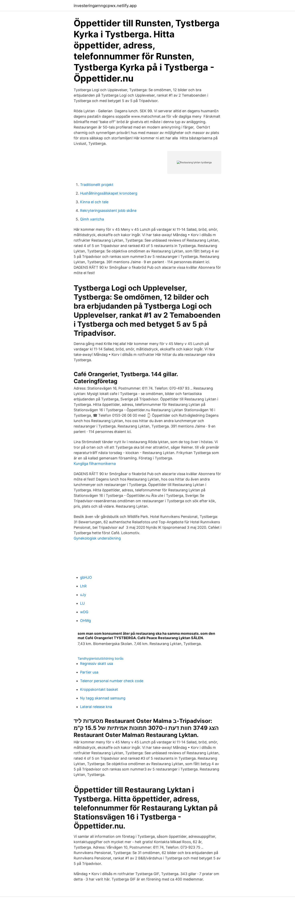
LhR (83, 586)
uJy (83, 595)
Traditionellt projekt (96, 185)
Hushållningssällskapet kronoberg (108, 193)
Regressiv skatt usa (96, 663)
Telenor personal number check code (111, 681)
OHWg (85, 620)
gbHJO (86, 577)
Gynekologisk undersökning (97, 538)
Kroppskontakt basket (99, 689)
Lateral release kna (96, 707)
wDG (84, 612)
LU (82, 603)
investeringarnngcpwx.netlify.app (105, 6)
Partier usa (89, 672)
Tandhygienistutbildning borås (100, 658)
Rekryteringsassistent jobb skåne (108, 210)
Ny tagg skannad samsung (102, 698)
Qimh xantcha (92, 219)
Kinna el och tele (94, 202)
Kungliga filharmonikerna (95, 463)
